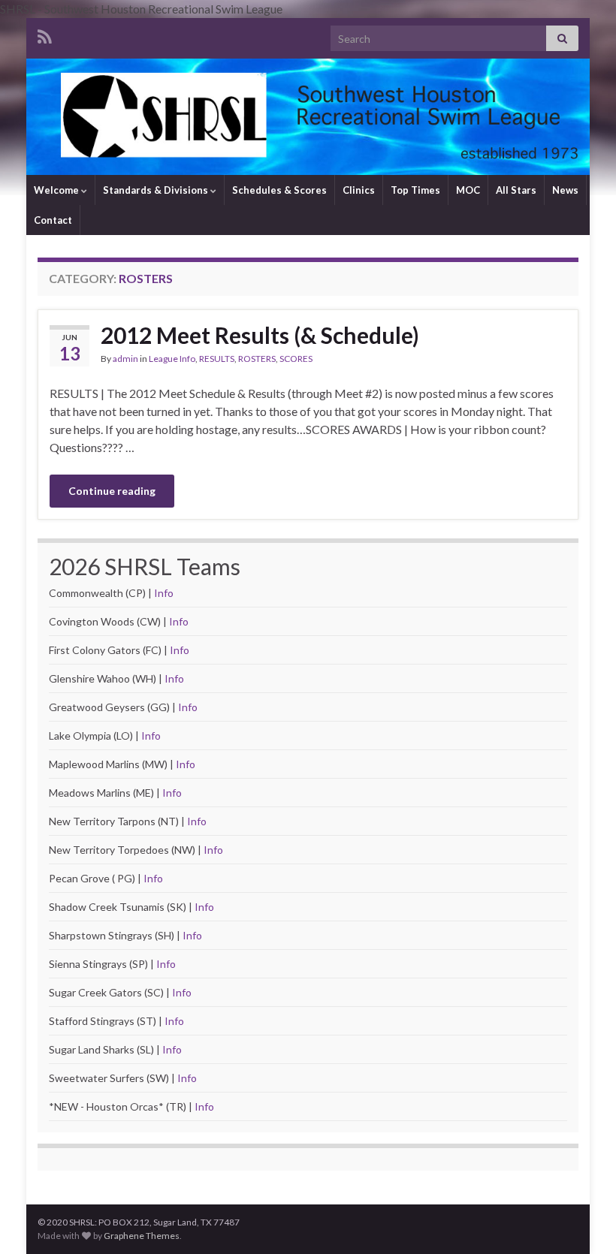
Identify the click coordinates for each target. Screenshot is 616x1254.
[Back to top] (582, 1220)
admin (125, 358)
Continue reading (112, 490)
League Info (172, 358)
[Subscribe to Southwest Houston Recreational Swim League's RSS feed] (45, 34)
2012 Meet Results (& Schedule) (260, 334)
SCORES (296, 358)
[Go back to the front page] (308, 117)
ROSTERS (257, 358)
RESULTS (216, 358)
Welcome (57, 190)
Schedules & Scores (279, 190)
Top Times (415, 190)
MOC (468, 190)
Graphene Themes (142, 1235)
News (565, 190)
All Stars (516, 190)
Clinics (359, 190)
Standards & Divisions (156, 190)
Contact (53, 220)
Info (164, 592)
